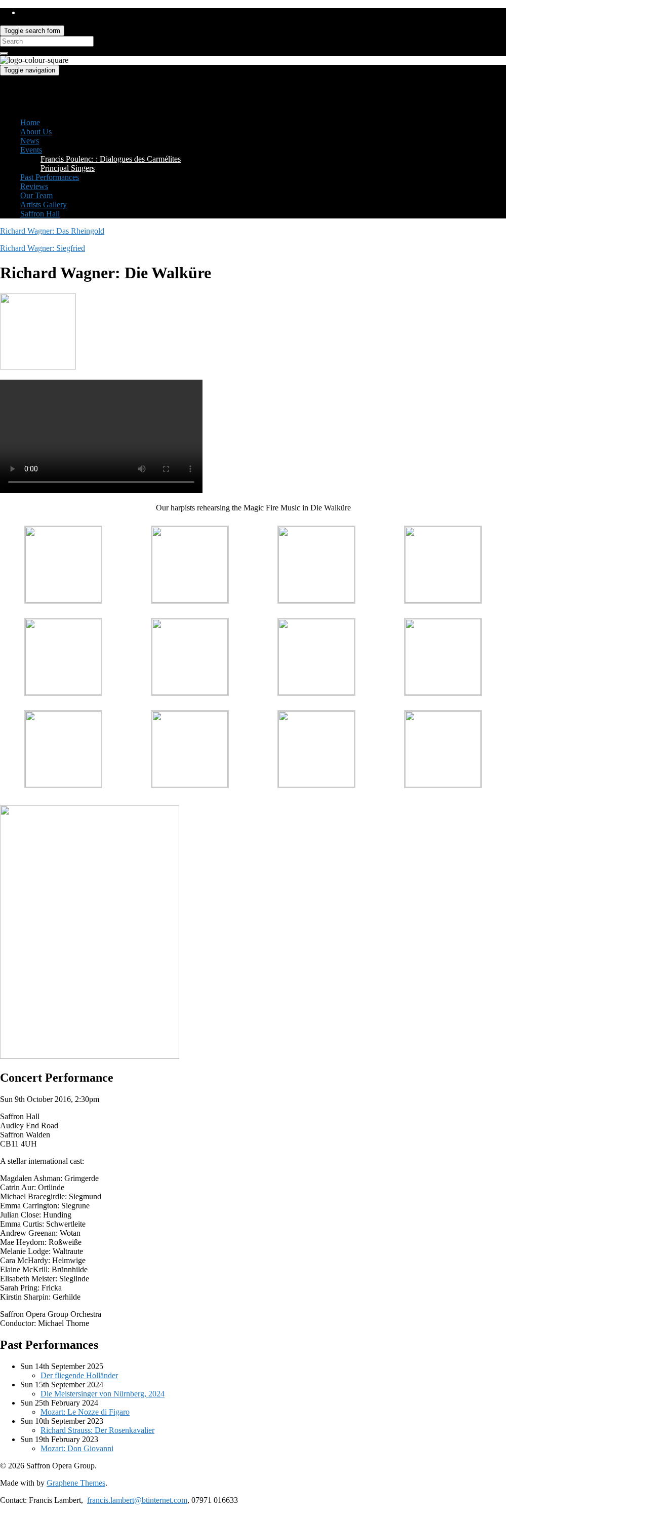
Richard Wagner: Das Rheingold (52, 231)
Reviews (34, 186)
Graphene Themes (76, 1483)
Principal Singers (67, 168)
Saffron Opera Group (34, 88)
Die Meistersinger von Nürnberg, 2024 (102, 1393)
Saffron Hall (40, 213)
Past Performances (49, 177)
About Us (36, 131)
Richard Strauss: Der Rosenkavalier (97, 1430)
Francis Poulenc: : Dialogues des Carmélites (110, 159)
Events (31, 149)
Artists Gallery (43, 204)
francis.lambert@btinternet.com (137, 1500)
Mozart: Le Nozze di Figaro (85, 1412)
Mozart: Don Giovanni (76, 1448)
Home (30, 122)
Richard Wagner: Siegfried (42, 248)
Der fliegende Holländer (79, 1375)
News (29, 140)
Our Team (36, 195)
